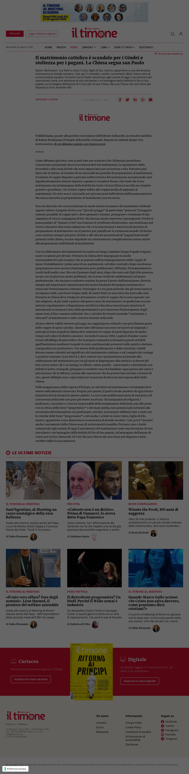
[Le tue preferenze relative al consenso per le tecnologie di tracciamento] (15, 769)
